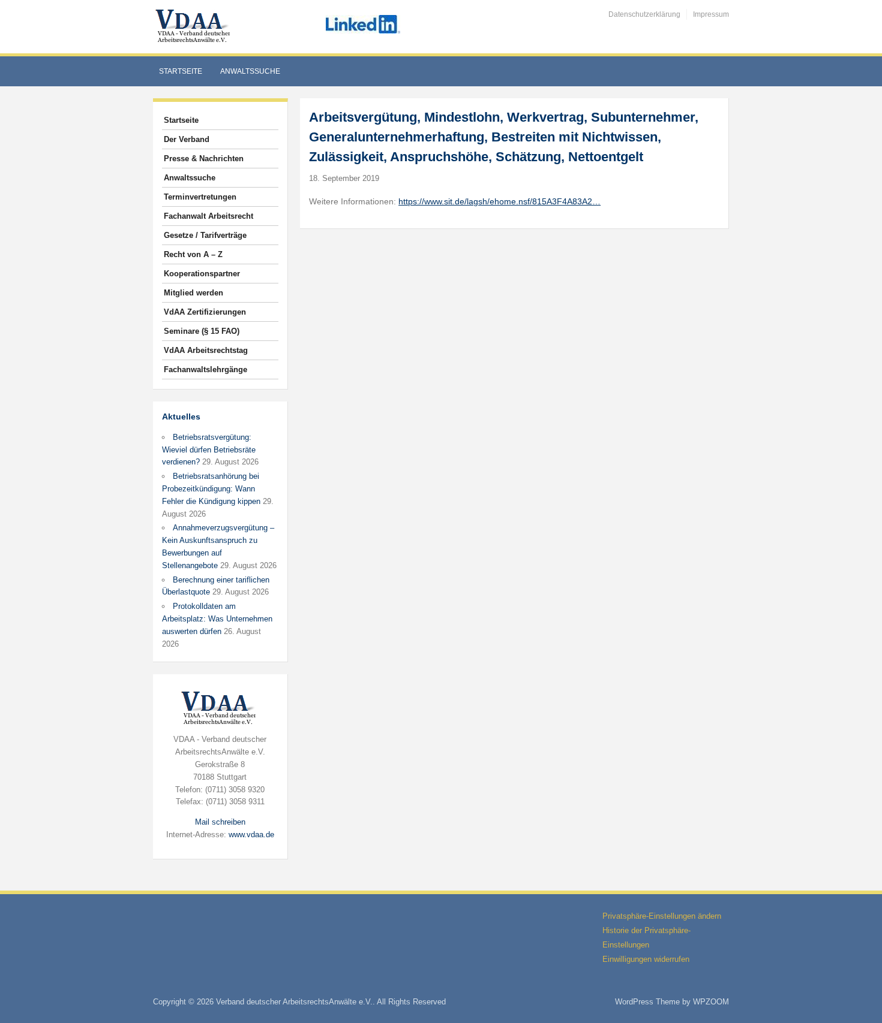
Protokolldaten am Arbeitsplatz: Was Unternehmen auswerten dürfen (217, 619)
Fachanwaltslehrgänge (205, 369)
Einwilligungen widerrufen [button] (645, 959)
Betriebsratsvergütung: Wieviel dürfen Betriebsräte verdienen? (209, 450)
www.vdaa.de (251, 834)
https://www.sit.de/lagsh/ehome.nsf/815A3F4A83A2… (499, 201)
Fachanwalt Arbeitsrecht (208, 216)
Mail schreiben (220, 821)
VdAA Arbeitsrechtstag (206, 350)
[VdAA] (194, 26)
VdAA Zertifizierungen (205, 311)
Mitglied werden (193, 292)
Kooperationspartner (202, 273)
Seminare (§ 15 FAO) (201, 331)
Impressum (711, 14)
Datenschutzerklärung (644, 14)
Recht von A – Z (193, 254)
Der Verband (186, 139)
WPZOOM (711, 1001)
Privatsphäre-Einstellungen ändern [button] (661, 916)
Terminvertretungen (200, 196)
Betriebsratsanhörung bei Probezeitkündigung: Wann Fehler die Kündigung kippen (211, 489)
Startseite (180, 71)
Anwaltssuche (250, 71)
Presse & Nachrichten (204, 158)
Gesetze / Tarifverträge (205, 235)
